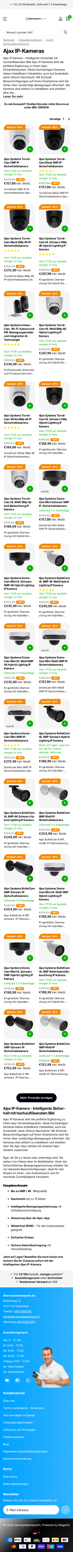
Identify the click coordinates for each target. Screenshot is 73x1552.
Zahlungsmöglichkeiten (18, 1422)
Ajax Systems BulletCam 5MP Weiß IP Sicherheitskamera (54, 1047)
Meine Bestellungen (15, 1483)
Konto (7, 1469)
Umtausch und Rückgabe (19, 1429)
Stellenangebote (13, 1437)
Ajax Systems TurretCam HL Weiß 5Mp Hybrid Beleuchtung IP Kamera (18, 504)
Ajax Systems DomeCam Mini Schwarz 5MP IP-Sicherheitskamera (54, 502)
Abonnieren (65, 1509)
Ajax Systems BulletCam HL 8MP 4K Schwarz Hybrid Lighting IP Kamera (19, 816)
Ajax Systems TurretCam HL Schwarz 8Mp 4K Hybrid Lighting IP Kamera (53, 244)
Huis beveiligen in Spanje (19, 1415)
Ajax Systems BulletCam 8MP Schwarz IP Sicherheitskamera (19, 892)
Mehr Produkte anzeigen (36, 1097)
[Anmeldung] (60, 18)
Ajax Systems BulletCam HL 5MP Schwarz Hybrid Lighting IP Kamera (54, 737)
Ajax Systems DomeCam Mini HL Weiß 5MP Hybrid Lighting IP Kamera (53, 894)
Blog (6, 1444)
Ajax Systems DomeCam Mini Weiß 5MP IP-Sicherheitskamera (54, 661)
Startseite (8, 39)
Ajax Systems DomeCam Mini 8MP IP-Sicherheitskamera (17, 737)
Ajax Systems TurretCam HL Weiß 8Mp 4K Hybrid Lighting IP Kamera (52, 330)
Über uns (9, 1400)
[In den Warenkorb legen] (30, 149)
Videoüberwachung (30, 39)
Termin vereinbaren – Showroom (23, 1408)
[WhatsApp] (27, 1380)
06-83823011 (26, 1322)
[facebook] (17, 1380)
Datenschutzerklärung (17, 1458)
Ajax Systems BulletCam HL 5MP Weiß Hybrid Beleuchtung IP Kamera (54, 971)
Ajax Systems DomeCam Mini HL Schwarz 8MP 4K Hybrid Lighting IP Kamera (19, 583)
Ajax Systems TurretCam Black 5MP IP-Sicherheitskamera (52, 162)
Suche (65, 32)
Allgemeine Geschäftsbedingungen (25, 1451)
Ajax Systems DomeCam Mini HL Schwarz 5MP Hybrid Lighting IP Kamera (18, 973)
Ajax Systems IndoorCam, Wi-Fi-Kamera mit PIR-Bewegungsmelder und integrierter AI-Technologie (19, 332)
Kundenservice (14, 1393)
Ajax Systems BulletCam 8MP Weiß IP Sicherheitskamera (54, 816)
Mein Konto (10, 1476)
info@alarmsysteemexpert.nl (21, 1316)
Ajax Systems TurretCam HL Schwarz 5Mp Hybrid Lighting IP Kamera (53, 421)
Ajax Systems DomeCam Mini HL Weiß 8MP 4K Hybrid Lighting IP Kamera (18, 663)
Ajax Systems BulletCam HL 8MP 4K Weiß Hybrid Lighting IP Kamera (54, 581)
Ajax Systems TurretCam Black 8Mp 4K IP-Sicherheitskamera (18, 242)
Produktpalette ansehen (5, 19)
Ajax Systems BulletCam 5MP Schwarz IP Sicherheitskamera (19, 1047)
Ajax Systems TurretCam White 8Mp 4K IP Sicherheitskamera (18, 419)
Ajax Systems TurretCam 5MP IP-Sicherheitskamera (17, 162)
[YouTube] (6, 1380)
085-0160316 (22, 1311)
